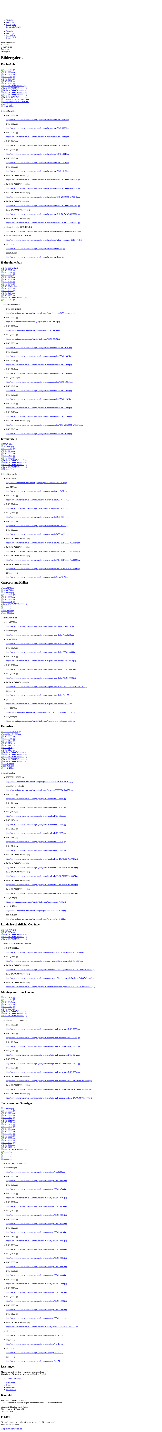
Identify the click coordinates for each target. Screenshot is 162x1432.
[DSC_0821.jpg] (8, 1120)
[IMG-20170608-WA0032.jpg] (14, 465)
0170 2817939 (7, 1411)
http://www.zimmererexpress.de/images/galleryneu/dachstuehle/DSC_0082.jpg (37, 128)
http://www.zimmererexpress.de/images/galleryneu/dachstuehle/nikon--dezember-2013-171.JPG (44, 240)
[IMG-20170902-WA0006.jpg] (14, 95)
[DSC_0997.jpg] (8, 1133)
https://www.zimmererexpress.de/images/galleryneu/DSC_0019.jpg (33, 339)
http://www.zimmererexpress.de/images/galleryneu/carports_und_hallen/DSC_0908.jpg (41, 678)
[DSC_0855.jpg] (8, 455)
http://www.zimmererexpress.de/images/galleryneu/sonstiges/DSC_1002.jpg (36, 1301)
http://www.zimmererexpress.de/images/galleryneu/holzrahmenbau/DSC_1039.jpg (39, 365)
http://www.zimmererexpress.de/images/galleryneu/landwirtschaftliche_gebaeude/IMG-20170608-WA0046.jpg (50, 969)
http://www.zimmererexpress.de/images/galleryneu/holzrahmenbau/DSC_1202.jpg (39, 399)
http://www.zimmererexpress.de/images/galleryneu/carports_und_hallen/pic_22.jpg (39, 695)
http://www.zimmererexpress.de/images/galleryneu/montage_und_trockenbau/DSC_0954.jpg (43, 1072)
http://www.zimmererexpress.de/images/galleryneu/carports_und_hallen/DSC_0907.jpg (41, 669)
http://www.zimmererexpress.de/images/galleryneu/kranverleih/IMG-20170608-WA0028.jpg (43, 551)
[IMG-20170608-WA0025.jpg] (14, 754)
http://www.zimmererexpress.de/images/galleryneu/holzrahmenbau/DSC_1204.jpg (39, 408)
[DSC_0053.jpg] (8, 1111)
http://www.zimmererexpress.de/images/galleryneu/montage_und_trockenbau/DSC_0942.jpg (43, 1055)
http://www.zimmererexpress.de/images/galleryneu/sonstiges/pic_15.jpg (34, 1335)
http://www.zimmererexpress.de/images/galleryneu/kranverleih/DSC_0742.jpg (37, 508)
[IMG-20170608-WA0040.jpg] (14, 90)
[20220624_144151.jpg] (11, 734)
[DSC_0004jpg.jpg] (9, 268)
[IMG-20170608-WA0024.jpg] (14, 752)
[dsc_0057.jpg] (7, 611)
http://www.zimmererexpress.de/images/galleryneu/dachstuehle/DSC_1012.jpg (37, 162)
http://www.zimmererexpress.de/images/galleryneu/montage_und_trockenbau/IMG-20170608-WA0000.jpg (49, 1081)
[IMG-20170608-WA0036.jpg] (14, 88)
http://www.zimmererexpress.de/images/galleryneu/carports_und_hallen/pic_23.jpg (39, 704)
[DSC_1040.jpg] (8, 284)
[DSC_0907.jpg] (8, 599)
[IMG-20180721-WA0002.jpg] (14, 97)
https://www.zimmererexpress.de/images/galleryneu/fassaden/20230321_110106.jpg (39, 781)
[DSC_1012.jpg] (8, 81)
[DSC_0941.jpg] (8, 1002)
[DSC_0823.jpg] (8, 1124)
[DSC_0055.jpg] (8, 736)
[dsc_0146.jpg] (7, 768)
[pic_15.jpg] (6, 1152)
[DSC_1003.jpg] (8, 1145)
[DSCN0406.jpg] (8, 930)
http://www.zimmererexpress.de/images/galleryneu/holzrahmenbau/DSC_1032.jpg (39, 356)
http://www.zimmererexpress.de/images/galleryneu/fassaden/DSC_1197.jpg (36, 850)
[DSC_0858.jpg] (8, 597)
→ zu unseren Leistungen (11, 1378)
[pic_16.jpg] (6, 1154)
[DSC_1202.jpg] (8, 291)
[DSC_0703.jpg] (8, 1113)
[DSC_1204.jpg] (8, 293)
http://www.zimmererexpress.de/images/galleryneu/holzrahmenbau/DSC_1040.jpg (39, 373)
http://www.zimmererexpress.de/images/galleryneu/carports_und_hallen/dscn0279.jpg (40, 635)
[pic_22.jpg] (6, 606)
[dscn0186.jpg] (7, 106)
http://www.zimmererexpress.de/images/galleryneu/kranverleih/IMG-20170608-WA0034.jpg (43, 568)
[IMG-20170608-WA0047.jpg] (14, 937)
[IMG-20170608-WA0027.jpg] (14, 460)
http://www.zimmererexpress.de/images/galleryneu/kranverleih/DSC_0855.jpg (37, 525)
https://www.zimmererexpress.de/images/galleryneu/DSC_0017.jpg (33, 322)
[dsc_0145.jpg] (7, 766)
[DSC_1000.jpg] (8, 1138)
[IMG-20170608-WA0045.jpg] (14, 92)
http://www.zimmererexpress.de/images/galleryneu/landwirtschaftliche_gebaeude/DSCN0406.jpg (45, 952)
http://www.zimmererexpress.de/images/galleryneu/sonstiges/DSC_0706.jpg (36, 1198)
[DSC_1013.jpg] (8, 83)
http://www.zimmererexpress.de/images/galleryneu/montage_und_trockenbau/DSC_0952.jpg (43, 1063)
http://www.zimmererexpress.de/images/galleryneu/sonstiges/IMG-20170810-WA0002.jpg (42, 1327)
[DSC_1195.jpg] (8, 745)
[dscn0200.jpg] (7, 1108)
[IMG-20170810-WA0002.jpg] (14, 1149)
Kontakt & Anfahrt (13, 27)
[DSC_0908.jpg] (8, 601)
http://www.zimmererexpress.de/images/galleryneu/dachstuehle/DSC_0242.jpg (37, 137)
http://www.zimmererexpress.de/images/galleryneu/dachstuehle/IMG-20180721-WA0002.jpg (43, 223)
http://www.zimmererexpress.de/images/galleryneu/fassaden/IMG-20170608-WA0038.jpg (42, 885)
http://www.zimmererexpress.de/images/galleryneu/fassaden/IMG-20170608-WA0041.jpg (42, 893)
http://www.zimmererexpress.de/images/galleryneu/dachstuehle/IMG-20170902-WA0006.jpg (43, 214)
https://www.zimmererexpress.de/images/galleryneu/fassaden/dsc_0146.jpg (36, 919)
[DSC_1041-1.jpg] (9, 286)
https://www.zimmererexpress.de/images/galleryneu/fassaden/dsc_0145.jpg (36, 910)
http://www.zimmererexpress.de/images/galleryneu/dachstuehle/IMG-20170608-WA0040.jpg (43, 197)
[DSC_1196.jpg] (8, 748)
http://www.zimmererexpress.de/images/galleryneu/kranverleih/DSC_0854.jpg (37, 517)
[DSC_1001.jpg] (8, 1140)
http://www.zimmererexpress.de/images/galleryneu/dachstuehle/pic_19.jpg (35, 248)
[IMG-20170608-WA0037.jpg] (14, 757)
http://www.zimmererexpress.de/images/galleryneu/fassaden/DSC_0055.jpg (36, 799)
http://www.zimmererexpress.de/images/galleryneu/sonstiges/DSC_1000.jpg (36, 1284)
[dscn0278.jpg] (7, 588)
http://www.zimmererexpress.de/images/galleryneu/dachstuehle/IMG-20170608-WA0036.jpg (43, 188)
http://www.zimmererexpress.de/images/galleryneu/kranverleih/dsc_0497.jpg (36, 491)
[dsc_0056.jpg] (7, 613)
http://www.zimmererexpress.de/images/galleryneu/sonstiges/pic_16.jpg (34, 1344)
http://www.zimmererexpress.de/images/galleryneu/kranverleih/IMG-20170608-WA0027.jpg (43, 543)
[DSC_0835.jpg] (8, 1131)
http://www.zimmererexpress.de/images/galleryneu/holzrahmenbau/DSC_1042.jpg (39, 390)
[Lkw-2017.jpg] (8, 469)
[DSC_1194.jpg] (8, 743)
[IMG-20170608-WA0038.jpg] (14, 759)
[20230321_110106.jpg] (11, 732)
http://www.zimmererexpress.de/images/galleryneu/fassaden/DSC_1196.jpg (36, 842)
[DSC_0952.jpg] (8, 1006)
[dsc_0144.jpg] (7, 763)
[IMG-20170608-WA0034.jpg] (14, 467)
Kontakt (9, 1385)
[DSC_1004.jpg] (8, 79)
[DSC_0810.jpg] (8, 1118)
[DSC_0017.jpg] (8, 270)
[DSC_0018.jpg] (8, 272)
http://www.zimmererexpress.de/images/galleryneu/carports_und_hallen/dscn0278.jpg (40, 626)
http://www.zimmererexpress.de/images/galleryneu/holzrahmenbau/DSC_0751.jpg (39, 347)
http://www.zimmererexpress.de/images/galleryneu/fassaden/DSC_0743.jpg (36, 807)
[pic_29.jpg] (6, 1156)
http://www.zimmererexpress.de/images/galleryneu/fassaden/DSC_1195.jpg (36, 833)
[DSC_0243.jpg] (8, 76)
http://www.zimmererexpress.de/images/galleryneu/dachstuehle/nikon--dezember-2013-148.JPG (44, 231)
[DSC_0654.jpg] (8, 932)
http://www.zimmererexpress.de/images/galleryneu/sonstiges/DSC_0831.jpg (36, 1241)
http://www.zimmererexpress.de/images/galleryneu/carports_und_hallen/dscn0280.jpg (40, 643)
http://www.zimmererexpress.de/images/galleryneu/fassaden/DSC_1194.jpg (36, 824)
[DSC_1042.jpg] (8, 288)
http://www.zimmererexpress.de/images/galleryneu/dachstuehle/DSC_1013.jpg (37, 171)
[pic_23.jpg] (6, 608)
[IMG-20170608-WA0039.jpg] (14, 604)
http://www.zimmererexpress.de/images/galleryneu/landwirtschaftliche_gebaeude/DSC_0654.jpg (44, 961)
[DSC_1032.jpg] (8, 279)
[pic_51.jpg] (6, 1158)
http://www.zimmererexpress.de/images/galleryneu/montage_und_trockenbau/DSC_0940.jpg (43, 1038)
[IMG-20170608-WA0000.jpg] (14, 1011)
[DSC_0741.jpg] (8, 449)
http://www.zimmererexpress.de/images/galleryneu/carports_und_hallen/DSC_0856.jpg (41, 652)
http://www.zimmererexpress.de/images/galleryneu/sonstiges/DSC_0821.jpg (36, 1215)
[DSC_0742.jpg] (8, 451)
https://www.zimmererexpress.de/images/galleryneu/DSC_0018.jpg (33, 330)
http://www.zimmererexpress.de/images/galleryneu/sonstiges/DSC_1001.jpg (36, 1292)
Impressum (10, 1387)
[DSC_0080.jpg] (8, 70)
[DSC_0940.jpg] (8, 1000)
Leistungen (10, 22)
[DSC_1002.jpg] (8, 1143)
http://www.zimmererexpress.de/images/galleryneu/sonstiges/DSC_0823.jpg (36, 1232)
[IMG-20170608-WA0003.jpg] (14, 1016)
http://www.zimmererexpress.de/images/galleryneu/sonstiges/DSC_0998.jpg (36, 1275)
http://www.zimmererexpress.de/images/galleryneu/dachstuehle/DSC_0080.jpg (37, 119)
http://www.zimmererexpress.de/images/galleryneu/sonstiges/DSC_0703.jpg (36, 1189)
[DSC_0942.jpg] (8, 1004)
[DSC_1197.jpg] (8, 750)
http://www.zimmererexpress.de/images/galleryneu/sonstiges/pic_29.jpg (34, 1352)
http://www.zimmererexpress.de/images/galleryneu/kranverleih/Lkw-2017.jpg (37, 577)
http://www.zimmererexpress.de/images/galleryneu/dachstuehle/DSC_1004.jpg (37, 154)
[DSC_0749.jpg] (8, 300)
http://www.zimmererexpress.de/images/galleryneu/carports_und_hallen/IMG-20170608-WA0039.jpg (46, 686)
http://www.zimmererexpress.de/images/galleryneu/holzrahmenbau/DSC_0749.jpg (39, 433)
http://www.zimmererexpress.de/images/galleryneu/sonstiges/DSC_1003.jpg (36, 1309)
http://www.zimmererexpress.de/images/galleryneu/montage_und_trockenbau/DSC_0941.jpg (43, 1046)
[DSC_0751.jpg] (8, 277)
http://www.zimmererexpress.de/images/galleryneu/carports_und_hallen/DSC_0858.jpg (41, 661)
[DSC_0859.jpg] (8, 997)
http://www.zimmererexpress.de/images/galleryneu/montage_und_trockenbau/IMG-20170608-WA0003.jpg (49, 1098)
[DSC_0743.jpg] (8, 738)
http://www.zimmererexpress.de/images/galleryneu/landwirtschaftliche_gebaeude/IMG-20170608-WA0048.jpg (50, 987)
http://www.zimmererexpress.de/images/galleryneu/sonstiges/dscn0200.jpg (35, 1172)
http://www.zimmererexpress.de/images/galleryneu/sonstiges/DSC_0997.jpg (36, 1266)
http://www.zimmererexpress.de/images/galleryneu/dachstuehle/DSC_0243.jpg (37, 145)
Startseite (9, 20)
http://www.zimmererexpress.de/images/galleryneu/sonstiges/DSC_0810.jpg (36, 1206)
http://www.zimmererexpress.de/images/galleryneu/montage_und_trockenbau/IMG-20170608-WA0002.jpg (49, 1089)
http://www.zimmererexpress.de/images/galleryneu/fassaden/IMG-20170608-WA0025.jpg (42, 867)
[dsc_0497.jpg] (7, 446)
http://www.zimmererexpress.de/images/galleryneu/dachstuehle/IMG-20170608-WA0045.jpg (43, 205)
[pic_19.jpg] (6, 104)
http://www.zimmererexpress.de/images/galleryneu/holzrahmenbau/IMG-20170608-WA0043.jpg (44, 425)
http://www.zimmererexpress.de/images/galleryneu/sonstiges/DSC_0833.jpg (36, 1249)
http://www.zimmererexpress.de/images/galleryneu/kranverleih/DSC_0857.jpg (37, 534)
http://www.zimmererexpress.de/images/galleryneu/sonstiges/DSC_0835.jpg (36, 1258)
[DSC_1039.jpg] (8, 281)
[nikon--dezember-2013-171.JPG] (15, 102)
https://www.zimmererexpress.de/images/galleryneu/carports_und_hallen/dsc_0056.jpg (40, 721)
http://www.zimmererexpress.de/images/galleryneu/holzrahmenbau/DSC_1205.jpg (39, 416)
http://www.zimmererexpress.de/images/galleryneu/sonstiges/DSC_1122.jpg (36, 1318)
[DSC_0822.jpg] (8, 1122)
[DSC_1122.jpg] (8, 1147)
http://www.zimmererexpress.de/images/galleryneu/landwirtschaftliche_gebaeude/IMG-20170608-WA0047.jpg (50, 978)
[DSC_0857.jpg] (8, 458)
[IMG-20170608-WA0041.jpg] (14, 761)
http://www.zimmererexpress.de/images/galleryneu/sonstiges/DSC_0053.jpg (36, 1180)
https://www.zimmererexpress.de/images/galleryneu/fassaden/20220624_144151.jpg (39, 790)
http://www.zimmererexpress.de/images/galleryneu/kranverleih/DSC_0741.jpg (37, 500)
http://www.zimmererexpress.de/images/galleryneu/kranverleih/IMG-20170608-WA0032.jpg (43, 560)
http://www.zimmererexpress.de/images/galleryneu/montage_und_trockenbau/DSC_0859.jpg (43, 1029)
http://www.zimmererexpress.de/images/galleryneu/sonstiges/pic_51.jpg (34, 1361)
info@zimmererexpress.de (11, 1429)
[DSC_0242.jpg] (8, 74)
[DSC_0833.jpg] (8, 1129)
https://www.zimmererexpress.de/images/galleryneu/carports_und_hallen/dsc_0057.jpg (40, 712)
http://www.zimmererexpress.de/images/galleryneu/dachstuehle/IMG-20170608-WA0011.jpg (43, 180)
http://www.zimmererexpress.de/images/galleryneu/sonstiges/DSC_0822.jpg (36, 1223)
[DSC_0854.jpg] (8, 453)
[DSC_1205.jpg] (8, 295)
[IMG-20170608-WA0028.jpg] (14, 462)
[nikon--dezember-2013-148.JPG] (15, 99)
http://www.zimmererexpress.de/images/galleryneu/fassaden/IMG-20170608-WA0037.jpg (42, 876)
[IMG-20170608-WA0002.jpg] (14, 1013)
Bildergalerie (11, 25)
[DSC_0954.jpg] (8, 1009)
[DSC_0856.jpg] (8, 595)
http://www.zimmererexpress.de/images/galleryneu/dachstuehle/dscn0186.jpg (36, 257)
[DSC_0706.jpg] (8, 1115)
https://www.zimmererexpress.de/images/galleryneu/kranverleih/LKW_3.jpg (36, 483)
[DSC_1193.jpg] (8, 741)
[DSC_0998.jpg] (8, 1136)
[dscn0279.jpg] (7, 590)
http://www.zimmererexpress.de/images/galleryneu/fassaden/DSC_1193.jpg (36, 816)
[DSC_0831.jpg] (8, 1127)
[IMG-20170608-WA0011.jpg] (13, 86)
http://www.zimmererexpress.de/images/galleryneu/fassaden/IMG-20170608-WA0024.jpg (42, 859)
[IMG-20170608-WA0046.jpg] (14, 934)
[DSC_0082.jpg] (8, 72)
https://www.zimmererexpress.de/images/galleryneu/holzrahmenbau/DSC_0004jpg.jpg (40, 313)
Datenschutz (11, 1390)
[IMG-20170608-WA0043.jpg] (14, 297)
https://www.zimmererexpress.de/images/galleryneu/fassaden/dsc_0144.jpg (36, 902)
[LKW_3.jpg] (7, 444)
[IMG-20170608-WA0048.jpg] (14, 939)
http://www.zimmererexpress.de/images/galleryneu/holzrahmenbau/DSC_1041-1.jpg (39, 382)
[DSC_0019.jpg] (8, 275)
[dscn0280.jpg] (7, 592)
